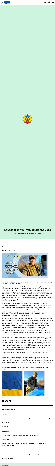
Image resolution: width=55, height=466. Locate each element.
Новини (10, 244)
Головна (4, 244)
